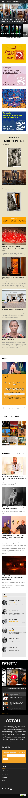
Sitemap (4, 784)
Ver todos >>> (5, 656)
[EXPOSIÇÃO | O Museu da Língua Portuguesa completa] (6, 425)
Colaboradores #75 (14, 184)
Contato (4, 780)
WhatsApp (4, 777)
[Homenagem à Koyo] (14, 329)
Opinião (7, 595)
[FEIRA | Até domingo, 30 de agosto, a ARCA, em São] (6, 433)
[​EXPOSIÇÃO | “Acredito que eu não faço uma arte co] (6, 441)
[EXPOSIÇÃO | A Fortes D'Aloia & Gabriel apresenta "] (14, 441)
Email (4, 755)
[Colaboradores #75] (14, 177)
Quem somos (5, 774)
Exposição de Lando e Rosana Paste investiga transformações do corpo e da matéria (13, 537)
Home (3, 573)
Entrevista (4, 474)
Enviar (5, 759)
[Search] (26, 2)
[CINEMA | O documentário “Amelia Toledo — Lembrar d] (22, 425)
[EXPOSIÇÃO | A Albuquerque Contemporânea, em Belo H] (14, 425)
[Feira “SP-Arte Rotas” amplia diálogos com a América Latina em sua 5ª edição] (14, 13)
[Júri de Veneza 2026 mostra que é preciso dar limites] (14, 298)
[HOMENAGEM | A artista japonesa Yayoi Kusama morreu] (14, 433)
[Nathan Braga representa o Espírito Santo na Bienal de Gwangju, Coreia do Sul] (14, 466)
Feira (2, 17)
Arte (3, 244)
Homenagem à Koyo (8, 339)
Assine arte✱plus (6, 771)
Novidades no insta (11, 416)
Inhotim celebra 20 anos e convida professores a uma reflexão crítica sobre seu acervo (12, 577)
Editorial (3, 337)
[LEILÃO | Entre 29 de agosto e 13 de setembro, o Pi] (22, 433)
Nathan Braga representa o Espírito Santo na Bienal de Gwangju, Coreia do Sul (14, 478)
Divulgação (3, 31)
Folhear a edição (8, 189)
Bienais (3, 307)
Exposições (4, 275)
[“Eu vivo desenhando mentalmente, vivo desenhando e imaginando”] (14, 496)
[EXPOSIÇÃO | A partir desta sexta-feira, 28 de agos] (22, 441)
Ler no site (6, 145)
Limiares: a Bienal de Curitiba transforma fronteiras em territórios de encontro (14, 248)
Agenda (5, 358)
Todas (18, 453)
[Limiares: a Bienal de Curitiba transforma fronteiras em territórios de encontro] (14, 236)
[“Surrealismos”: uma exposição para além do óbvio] (14, 266)
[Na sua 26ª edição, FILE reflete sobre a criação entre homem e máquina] (11, 30)
